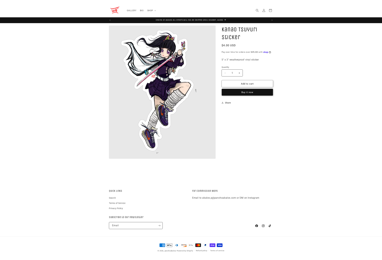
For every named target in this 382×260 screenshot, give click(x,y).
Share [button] (228, 103)
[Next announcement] (272, 20)
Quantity (225, 67)
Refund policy (201, 251)
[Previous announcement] (110, 20)
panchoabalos (170, 251)
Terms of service (217, 251)
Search (112, 198)
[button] (151, 10)
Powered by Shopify (185, 251)
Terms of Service (117, 203)
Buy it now (247, 92)
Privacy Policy (116, 208)
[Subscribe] (159, 225)
